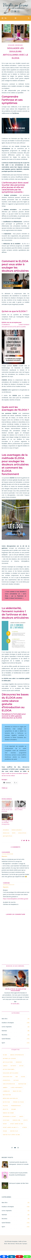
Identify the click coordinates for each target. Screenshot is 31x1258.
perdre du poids (18, 1102)
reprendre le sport (9, 1116)
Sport (3, 1043)
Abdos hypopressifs (17, 1054)
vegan (5, 1131)
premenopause (16, 1105)
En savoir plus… (15, 1003)
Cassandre (6, 852)
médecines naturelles (10, 1098)
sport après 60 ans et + (11, 1127)
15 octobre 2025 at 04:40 (7, 854)
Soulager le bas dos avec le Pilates (20, 808)
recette (5, 1109)
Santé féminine (6, 1038)
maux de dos (17, 1091)
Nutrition (4, 1030)
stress (24, 1127)
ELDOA (13, 833)
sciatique (6, 1120)
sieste (25, 1120)
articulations (6, 830)
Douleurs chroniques (15, 45)
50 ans (5, 1054)
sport (5, 1123)
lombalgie (6, 1091)
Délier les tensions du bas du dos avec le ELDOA (7, 809)
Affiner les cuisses (9, 1058)
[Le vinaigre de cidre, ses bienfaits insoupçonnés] (7, 817)
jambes (5, 1087)
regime (13, 1109)
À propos (24, 1243)
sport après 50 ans (7, 836)
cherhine (6, 883)
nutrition (6, 1102)
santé (21, 1116)
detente (13, 1065)
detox (21, 1065)
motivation (7, 1094)
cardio (5, 1065)
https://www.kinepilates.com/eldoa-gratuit (15, 899)
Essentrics (6, 1080)
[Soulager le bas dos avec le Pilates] (20, 804)
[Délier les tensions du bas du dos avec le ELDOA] (7, 804)
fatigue (16, 1080)
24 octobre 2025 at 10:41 (8, 884)
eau (17, 1076)
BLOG (5, 1243)
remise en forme (22, 833)
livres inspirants (17, 1087)
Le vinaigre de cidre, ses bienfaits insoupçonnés (7, 822)
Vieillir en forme (15, 5)
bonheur (19, 1062)
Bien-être (4, 1018)
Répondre (4, 856)
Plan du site (19, 1243)
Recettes (4, 1035)
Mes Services (11, 1243)
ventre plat (14, 1131)
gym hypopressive (9, 1083)
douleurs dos (6, 833)
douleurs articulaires (17, 830)
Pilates (5, 1105)
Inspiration (22, 1083)
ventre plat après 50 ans (11, 1134)
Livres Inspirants (7, 1026)
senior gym (16, 1120)
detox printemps (8, 1069)
